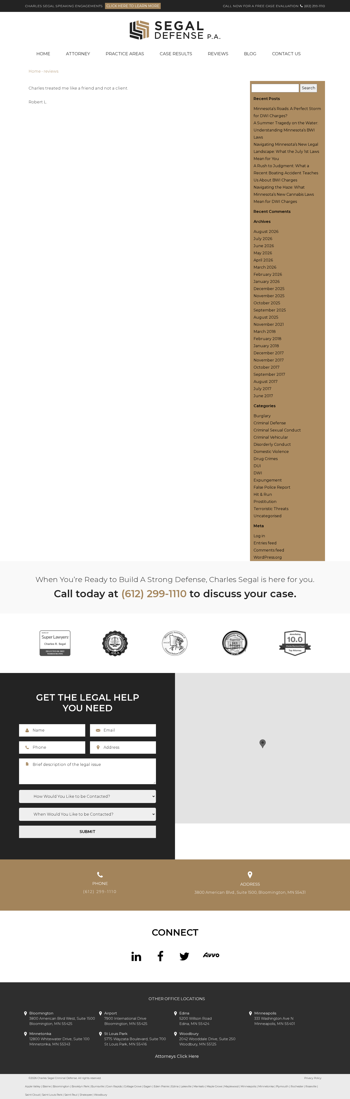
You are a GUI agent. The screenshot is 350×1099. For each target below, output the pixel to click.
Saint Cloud (32, 1094)
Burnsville (97, 1086)
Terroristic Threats (271, 509)
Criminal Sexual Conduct (277, 430)
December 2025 (269, 288)
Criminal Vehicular (271, 437)
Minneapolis (248, 1086)
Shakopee (86, 1094)
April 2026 (263, 260)
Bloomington (61, 1086)
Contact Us (286, 53)
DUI (257, 466)
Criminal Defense (270, 423)
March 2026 (265, 267)
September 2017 (269, 374)
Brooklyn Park (80, 1086)
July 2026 (263, 238)
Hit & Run (263, 494)
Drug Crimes (266, 459)
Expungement (268, 480)
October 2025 (267, 303)
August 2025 (266, 317)
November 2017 (269, 360)
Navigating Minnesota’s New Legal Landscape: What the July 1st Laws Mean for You (286, 151)
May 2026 (263, 253)
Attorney (78, 53)
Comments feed (269, 550)
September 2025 (270, 310)
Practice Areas (125, 53)
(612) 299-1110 (314, 6)
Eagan (148, 1086)
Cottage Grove (132, 1086)
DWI (258, 473)
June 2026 (264, 246)
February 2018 (267, 338)
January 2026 (267, 281)
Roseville (310, 1086)
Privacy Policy (312, 1078)
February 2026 (268, 274)
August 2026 (266, 231)
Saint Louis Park (52, 1094)
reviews (51, 71)
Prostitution (265, 501)
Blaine (47, 1086)
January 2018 (266, 346)
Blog (250, 53)
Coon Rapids (114, 1086)
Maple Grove (214, 1086)
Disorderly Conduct (272, 444)
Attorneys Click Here (177, 1056)
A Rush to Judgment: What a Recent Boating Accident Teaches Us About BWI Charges (286, 173)
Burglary (262, 416)
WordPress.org (268, 557)
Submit (87, 831)
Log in (259, 536)
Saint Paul (70, 1094)
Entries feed (265, 543)
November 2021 (269, 324)
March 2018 (265, 331)
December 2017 (269, 353)
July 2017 (262, 388)
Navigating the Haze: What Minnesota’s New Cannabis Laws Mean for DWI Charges (284, 194)
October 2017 (267, 367)
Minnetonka (266, 1086)
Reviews (218, 53)
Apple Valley (32, 1086)
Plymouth (282, 1086)
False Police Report (272, 487)
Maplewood (231, 1086)
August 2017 (266, 381)
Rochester (297, 1086)
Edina (175, 1086)
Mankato (199, 1086)
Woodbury (100, 1094)
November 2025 (269, 296)
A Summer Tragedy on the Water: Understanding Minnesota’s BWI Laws (286, 130)
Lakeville (186, 1086)
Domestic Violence (271, 451)
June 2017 (263, 396)
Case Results (176, 53)
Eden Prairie (161, 1086)
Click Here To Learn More (132, 6)
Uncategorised (268, 516)
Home (43, 53)
